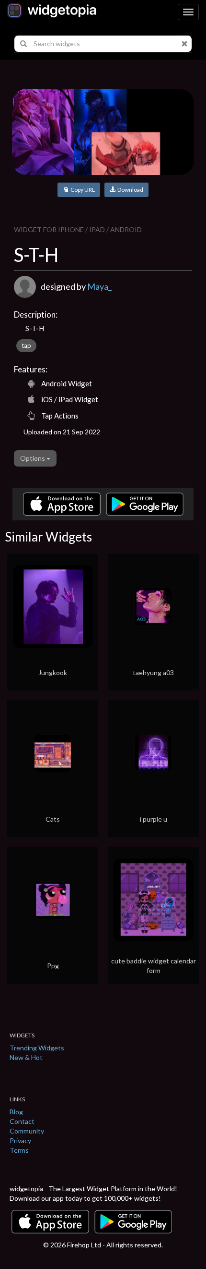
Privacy (20, 1140)
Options (33, 458)
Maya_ (99, 286)
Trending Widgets (37, 1048)
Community (27, 1131)
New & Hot (26, 1057)
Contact (22, 1121)
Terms (19, 1150)
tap (26, 345)
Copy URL (82, 189)
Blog (16, 1112)
